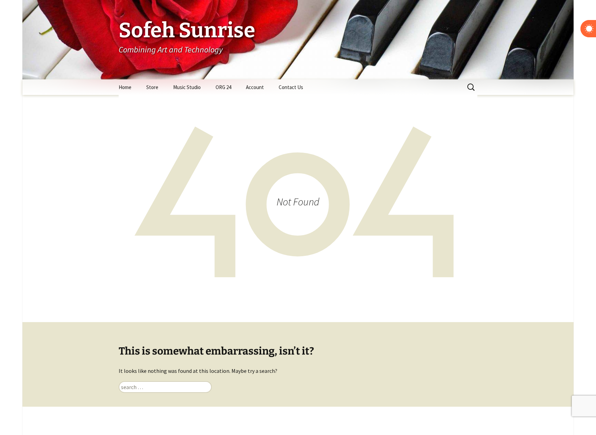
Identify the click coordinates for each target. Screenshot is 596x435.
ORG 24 (223, 87)
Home (125, 87)
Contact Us (291, 87)
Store (152, 87)
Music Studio (187, 87)
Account (255, 87)
